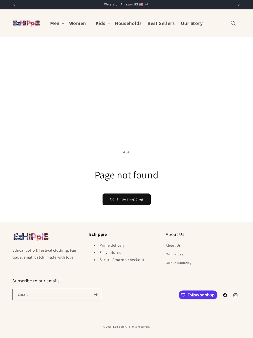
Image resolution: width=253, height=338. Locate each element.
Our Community (178, 263)
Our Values (174, 254)
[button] (56, 23)
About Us (173, 245)
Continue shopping (126, 199)
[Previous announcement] (14, 4)
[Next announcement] (238, 4)
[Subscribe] (95, 294)
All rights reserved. (137, 326)
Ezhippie (119, 326)
